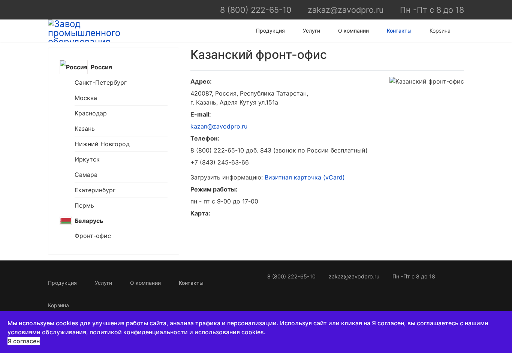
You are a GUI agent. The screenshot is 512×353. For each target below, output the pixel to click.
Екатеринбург (95, 190)
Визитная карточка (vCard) (305, 177)
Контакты (399, 30)
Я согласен (23, 341)
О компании (353, 30)
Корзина (440, 30)
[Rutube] (89, 9)
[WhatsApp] (52, 9)
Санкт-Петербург (101, 82)
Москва (86, 98)
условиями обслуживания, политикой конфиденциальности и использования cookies (135, 332)
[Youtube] (77, 9)
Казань (85, 128)
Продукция (270, 30)
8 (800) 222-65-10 (256, 10)
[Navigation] (461, 30)
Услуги (311, 30)
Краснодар (91, 113)
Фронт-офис (93, 235)
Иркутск (87, 159)
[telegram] (64, 9)
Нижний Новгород (102, 144)
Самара (86, 174)
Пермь (84, 205)
